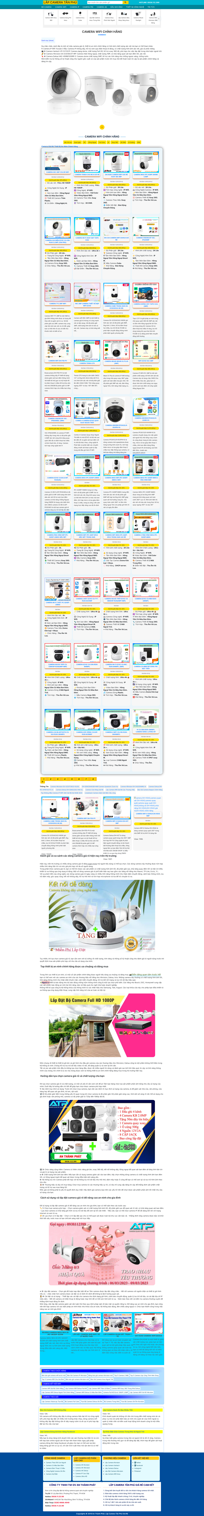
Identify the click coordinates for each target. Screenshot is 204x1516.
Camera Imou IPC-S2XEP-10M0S (87, 478)
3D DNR (123, 142)
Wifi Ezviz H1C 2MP (145, 361)
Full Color (102, 142)
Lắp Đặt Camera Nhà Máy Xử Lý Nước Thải (86, 1335)
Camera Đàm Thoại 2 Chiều (55, 1468)
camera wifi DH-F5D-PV (58, 361)
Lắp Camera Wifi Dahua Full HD (76, 1388)
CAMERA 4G (102, 7)
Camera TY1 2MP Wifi (57, 303)
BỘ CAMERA (46, 7)
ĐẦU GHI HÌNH (116, 7)
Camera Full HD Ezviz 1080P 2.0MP (115, 1392)
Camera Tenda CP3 (87, 363)
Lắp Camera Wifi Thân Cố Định (99, 1388)
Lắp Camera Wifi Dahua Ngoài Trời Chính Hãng (58, 1392)
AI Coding (131, 142)
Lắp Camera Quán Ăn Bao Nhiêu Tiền (118, 1410)
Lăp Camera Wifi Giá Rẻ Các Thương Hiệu (120, 790)
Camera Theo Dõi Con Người (56, 1462)
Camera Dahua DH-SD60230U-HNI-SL (69, 790)
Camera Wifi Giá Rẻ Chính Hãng (53, 1388)
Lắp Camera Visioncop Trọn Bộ (52, 1401)
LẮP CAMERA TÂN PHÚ (60, 2)
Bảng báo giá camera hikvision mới (100, 1375)
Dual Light (77, 142)
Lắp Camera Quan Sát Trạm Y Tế (117, 1335)
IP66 (138, 142)
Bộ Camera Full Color (72, 1401)
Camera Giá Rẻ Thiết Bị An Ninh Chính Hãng (59, 146)
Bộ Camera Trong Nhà (111, 1401)
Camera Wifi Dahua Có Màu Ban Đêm (89, 1392)
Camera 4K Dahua (81, 1470)
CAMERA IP (74, 7)
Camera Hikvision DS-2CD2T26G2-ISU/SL (64, 786)
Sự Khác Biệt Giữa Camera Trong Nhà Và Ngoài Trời (123, 1432)
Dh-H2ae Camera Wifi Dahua (148, 1336)
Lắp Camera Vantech (112, 1465)
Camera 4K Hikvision (82, 1468)
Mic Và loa (68, 142)
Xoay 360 (115, 142)
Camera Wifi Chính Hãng (102, 31)
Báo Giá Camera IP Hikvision (77, 1375)
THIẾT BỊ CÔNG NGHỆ (135, 7)
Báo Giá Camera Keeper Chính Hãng (149, 790)
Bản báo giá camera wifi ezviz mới (53, 1375)
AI (108, 142)
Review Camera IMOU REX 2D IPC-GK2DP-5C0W (55, 1333)
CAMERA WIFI (60, 7)
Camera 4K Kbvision (82, 1465)
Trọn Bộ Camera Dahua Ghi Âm (91, 1401)
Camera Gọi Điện (52, 1474)
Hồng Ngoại (92, 142)
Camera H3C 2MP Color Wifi (57, 172)
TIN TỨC (151, 7)
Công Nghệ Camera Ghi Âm (55, 1471)
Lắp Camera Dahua (111, 1468)
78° (84, 142)
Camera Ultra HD (81, 1476)
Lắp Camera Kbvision (112, 1462)
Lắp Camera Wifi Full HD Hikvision (141, 1392)
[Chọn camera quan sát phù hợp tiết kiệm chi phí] (159, 19)
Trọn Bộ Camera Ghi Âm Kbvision (132, 1401)
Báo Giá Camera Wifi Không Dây (53, 1410)
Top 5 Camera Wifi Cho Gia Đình (53, 1379)
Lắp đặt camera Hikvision (114, 1471)
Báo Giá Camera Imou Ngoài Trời (102, 1379)
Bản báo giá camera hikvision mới (77, 1379)
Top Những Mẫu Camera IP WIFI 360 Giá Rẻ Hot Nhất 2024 (61, 793)
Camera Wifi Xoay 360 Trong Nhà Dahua (126, 1388)
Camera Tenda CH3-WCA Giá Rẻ (87, 174)
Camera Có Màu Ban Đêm (55, 1465)
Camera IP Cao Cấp (82, 1473)
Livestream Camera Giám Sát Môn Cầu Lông (100, 793)
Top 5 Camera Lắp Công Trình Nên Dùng (144, 1375)
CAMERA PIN (88, 7)
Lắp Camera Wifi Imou (112, 1474)
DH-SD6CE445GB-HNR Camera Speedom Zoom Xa (100, 786)
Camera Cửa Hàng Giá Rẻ (94, 790)
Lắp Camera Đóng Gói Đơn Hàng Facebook (57, 1432)
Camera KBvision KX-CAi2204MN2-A (133, 786)
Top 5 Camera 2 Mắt (121, 1375)
